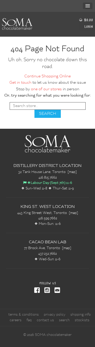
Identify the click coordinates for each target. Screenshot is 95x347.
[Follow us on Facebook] (37, 290)
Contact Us (45, 320)
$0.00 (88, 19)
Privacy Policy (54, 314)
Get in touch (20, 83)
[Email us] (56, 290)
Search (64, 320)
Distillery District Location (47, 166)
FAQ (29, 320)
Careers (16, 320)
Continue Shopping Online (47, 76)
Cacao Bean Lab (47, 242)
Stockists (82, 320)
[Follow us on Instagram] (46, 290)
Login (88, 26)
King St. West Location (48, 207)
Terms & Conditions (23, 314)
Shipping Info (80, 314)
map (72, 172)
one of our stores (46, 89)
